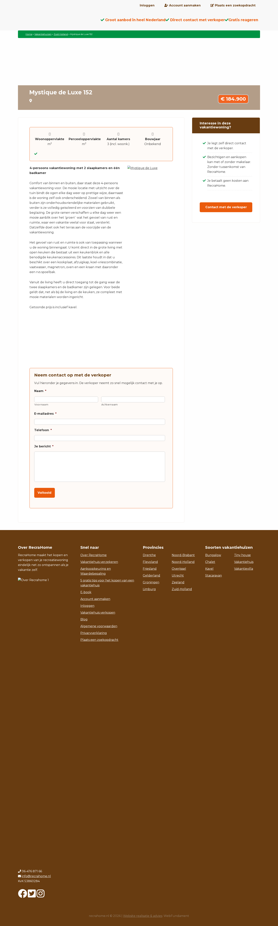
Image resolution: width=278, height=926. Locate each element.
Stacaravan (213, 575)
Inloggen (87, 606)
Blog (84, 619)
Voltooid (44, 492)
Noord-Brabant (183, 555)
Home (29, 34)
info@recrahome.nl (36, 876)
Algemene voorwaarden (98, 626)
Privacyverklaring (93, 633)
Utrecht (178, 575)
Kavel (209, 569)
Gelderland (151, 575)
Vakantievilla (243, 569)
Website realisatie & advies (142, 916)
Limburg (149, 589)
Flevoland (150, 562)
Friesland (150, 569)
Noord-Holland (183, 562)
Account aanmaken (95, 599)
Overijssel (179, 569)
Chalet (210, 562)
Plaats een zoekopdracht (99, 640)
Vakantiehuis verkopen (97, 612)
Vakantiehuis (243, 562)
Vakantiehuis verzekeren (99, 562)
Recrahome (48, 22)
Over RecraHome (93, 555)
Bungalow (213, 555)
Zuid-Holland (61, 34)
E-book (85, 592)
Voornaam (41, 404)
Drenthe (149, 555)
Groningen (151, 582)
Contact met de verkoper (226, 207)
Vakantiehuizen (42, 34)
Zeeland (178, 582)
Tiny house (242, 555)
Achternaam (109, 404)
